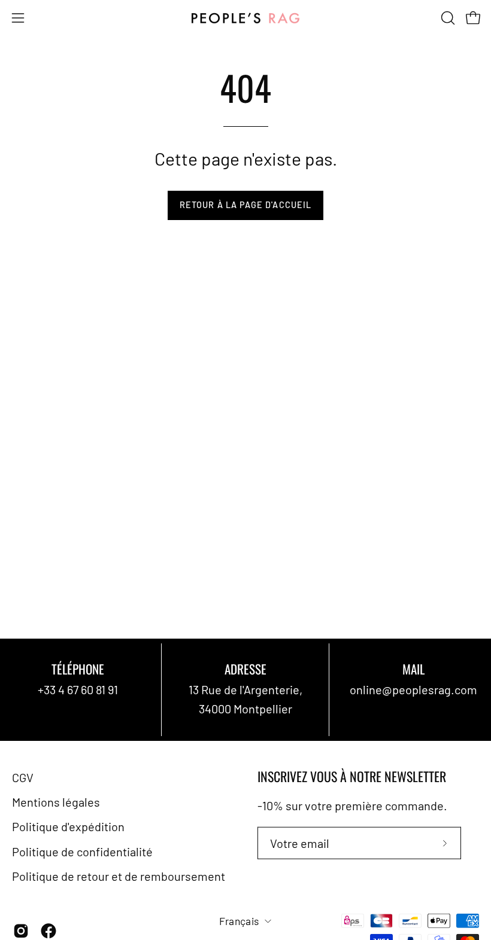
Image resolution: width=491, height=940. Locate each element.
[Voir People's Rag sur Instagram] (21, 931)
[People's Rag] (245, 18)
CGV (23, 777)
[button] (446, 18)
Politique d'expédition (68, 826)
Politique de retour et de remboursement (118, 876)
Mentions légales (56, 802)
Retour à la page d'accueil (245, 205)
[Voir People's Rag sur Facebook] (48, 931)
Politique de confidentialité (82, 851)
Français (239, 920)
